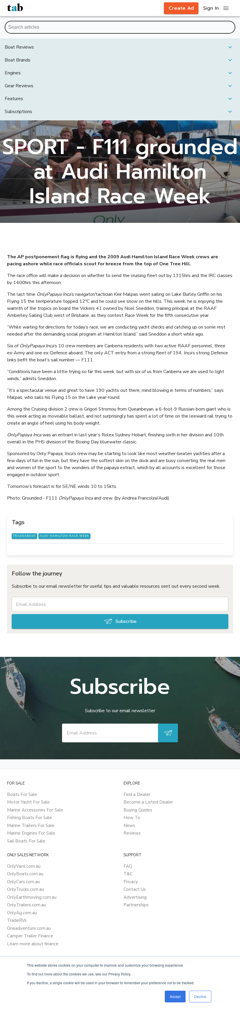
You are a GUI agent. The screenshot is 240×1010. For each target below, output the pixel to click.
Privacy (131, 882)
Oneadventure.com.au (29, 928)
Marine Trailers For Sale (30, 825)
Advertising (135, 897)
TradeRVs (17, 920)
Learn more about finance (33, 944)
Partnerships (136, 905)
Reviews (132, 833)
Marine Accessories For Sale (35, 810)
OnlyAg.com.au (22, 913)
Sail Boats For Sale (26, 841)
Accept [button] (175, 996)
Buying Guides (138, 810)
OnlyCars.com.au (23, 882)
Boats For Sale (22, 794)
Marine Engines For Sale (31, 833)
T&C (128, 874)
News (129, 825)
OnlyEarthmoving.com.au (31, 897)
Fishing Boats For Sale (29, 818)
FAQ (128, 866)
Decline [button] (200, 996)
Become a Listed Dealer (148, 802)
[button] (120, 47)
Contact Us (135, 889)
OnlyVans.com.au (23, 866)
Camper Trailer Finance (30, 936)
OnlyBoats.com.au (25, 874)
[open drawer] (226, 8)
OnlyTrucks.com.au (25, 889)
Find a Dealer (137, 794)
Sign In (211, 8)
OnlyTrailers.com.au (26, 905)
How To (132, 818)
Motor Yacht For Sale (28, 802)
